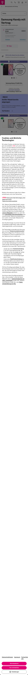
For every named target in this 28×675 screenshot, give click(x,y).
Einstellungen (15, 672)
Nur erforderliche (14, 667)
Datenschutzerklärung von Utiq (12, 283)
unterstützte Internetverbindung (13, 214)
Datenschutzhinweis (7, 657)
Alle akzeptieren (14, 663)
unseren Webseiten (7, 213)
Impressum (17, 657)
